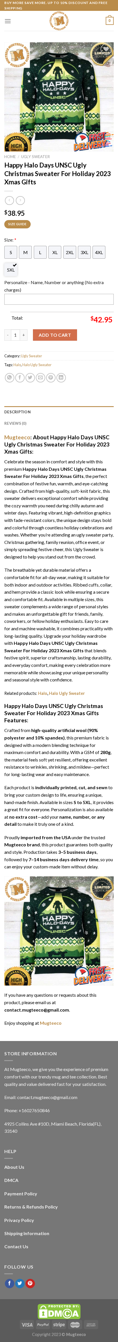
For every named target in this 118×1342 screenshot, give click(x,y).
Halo (17, 364)
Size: (10, 239)
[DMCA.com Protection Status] (59, 1311)
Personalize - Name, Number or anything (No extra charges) (54, 286)
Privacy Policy (19, 1220)
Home (10, 156)
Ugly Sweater (35, 156)
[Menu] (7, 21)
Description (17, 412)
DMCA (11, 1180)
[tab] (59, 412)
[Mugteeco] (59, 21)
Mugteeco (17, 437)
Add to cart (55, 335)
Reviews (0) (15, 423)
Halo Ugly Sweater (37, 364)
